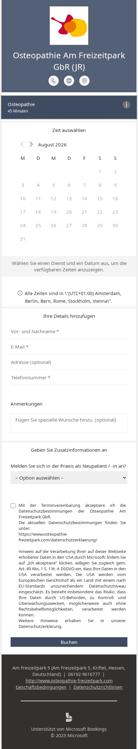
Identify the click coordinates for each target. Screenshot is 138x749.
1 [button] (100, 171)
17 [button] (23, 212)
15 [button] (100, 198)
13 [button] (69, 198)
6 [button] (69, 185)
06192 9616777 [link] (84, 674)
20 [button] (69, 212)
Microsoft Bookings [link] (86, 729)
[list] (69, 107)
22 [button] (100, 212)
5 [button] (53, 185)
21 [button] (84, 212)
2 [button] (115, 171)
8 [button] (100, 185)
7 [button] (84, 185)
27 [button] (69, 225)
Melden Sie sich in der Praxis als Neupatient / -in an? (68, 466)
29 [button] (100, 225)
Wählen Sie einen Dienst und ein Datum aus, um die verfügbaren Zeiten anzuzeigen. (69, 266)
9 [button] (115, 185)
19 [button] (53, 212)
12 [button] (53, 198)
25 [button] (38, 225)
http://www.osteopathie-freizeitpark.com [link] (69, 681)
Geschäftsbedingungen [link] (41, 687)
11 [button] (38, 198)
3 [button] (23, 185)
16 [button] (115, 198)
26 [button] (53, 225)
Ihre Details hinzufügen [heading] (69, 316)
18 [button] (38, 212)
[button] (22, 144)
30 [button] (115, 225)
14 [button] (84, 198)
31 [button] (23, 238)
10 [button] (23, 198)
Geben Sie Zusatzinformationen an (69, 450)
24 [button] (23, 225)
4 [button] (38, 185)
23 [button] (115, 212)
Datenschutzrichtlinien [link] (98, 687)
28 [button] (84, 225)
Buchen (69, 642)
